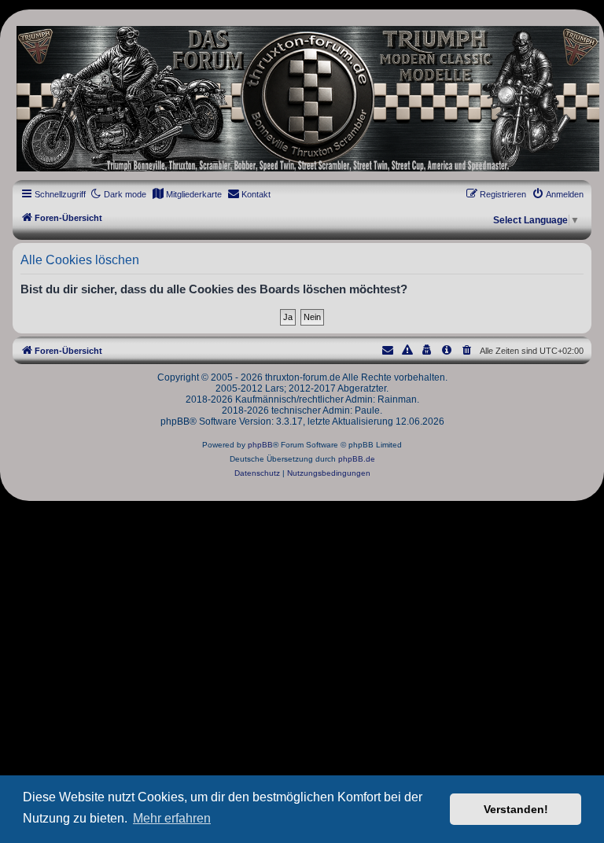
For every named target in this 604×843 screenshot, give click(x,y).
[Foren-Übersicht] (302, 98)
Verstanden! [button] (516, 809)
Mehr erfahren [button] (172, 818)
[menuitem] (187, 194)
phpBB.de (356, 459)
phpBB (260, 444)
